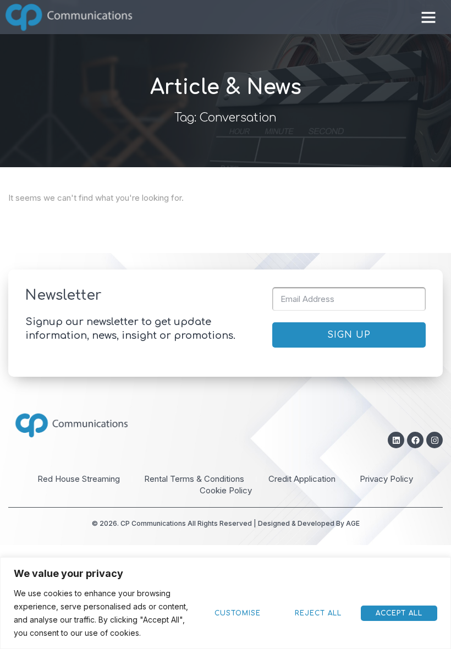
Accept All (399, 613)
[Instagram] (434, 440)
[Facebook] (415, 440)
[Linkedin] (396, 440)
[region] (225, 603)
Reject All (318, 613)
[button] (428, 17)
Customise (238, 613)
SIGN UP (349, 335)
